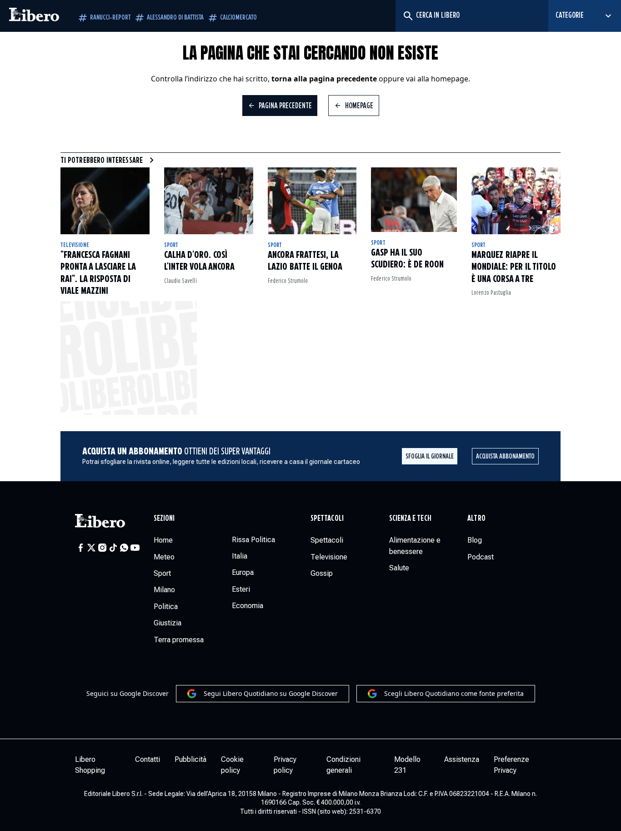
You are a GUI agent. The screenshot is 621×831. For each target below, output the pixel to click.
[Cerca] (407, 15)
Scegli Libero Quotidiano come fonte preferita (454, 693)
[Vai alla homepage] (34, 16)
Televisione (74, 245)
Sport (171, 245)
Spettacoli (327, 518)
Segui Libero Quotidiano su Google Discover (271, 693)
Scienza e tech (410, 518)
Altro (476, 518)
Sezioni (164, 518)
